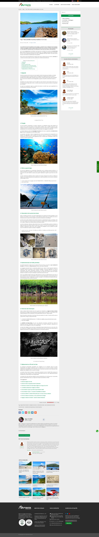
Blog (23, 9)
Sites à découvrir (76, 4)
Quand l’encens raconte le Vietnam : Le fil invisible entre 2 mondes (73, 39)
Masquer (32, 60)
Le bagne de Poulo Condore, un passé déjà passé (52, 485)
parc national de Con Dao (50, 405)
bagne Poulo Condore (25, 405)
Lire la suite (71, 53)
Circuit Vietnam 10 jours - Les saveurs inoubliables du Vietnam (33, 391)
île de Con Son (21, 407)
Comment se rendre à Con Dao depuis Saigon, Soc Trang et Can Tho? (34, 385)
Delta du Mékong (66, 18)
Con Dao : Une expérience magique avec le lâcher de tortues (24, 471)
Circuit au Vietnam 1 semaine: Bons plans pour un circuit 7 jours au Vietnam (36, 393)
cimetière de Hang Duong (30, 407)
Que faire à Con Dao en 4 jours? (25, 484)
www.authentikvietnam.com (56, 525)
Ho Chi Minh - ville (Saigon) (68, 20)
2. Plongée (23, 63)
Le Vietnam (56, 4)
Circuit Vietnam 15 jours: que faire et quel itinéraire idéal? (32, 389)
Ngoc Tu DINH (33, 42)
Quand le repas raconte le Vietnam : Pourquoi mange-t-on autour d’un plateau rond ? (73, 32)
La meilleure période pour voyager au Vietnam (30, 387)
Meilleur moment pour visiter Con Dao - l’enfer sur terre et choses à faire (38, 472)
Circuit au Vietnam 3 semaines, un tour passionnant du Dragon (33, 395)
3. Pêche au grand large (25, 64)
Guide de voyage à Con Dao (26, 381)
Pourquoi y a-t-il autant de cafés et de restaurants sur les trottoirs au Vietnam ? (73, 47)
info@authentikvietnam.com (48, 0)
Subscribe (69, 523)
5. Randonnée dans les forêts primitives (28, 66)
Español (80, 0)
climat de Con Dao (40, 405)
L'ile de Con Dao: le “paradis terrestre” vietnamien (30, 383)
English (74, 0)
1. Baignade (23, 62)
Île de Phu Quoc (66, 21)
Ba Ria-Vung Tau (38, 407)
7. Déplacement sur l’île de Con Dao (28, 68)
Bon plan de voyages (65, 4)
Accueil (51, 4)
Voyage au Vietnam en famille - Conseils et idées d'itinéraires (33, 397)
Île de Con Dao (65, 23)
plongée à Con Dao (33, 405)
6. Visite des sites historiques (26, 67)
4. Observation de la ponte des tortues (28, 65)
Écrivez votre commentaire (24, 435)
